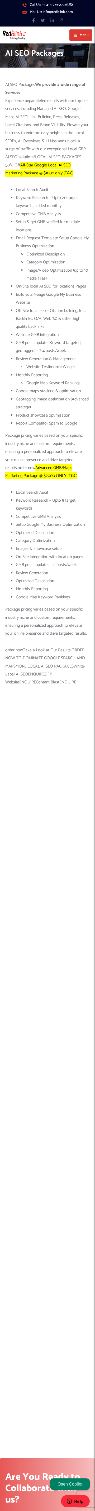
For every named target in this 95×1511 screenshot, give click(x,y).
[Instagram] (61, 20)
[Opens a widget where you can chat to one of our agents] (75, 1501)
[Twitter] (43, 20)
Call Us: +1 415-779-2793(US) (51, 5)
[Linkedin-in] (52, 20)
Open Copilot (70, 1484)
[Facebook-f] (33, 20)
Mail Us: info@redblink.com (51, 12)
